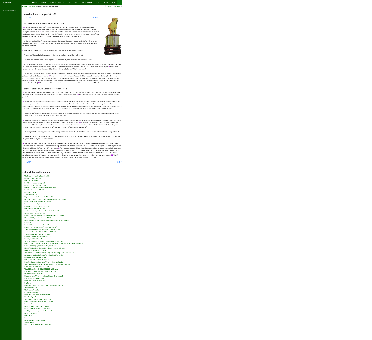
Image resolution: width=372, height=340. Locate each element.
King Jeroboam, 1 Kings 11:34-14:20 (36, 267)
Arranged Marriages (31, 292)
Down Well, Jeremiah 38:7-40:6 (34, 280)
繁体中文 (76, 2)
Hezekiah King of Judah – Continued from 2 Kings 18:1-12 (43, 276)
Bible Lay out (28, 315)
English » (34, 2)
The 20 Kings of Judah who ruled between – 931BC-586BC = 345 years (47, 264)
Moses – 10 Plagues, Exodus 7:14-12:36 (37, 218)
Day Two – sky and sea (31, 180)
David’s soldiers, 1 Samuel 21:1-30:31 (36, 260)
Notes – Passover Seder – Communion (37, 308)
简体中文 (60, 2)
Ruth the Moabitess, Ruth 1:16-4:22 (36, 250)
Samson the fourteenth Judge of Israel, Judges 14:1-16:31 (43, 255)
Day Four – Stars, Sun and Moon (35, 185)
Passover (27, 318)
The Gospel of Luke (30, 287)
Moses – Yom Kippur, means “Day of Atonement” (40, 227)
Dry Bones (27, 283)
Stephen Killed (29, 322)
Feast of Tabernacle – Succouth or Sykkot (37, 225)
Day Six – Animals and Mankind (34, 190)
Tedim (97, 2)
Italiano (52, 2)
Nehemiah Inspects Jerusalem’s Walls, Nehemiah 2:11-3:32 (43, 285)
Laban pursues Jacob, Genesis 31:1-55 (37, 204)
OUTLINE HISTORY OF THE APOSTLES (37, 325)
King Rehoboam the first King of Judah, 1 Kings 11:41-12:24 (44, 262)
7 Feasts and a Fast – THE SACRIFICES (37, 234)
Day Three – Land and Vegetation (35, 183)
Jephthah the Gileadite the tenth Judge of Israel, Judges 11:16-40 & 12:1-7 (49, 253)
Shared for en (33, 6)
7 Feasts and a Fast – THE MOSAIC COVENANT (40, 232)
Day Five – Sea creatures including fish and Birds (40, 187)
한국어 (68, 2)
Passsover (27, 222)
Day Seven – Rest (30, 192)
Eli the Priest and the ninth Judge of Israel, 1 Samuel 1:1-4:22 (44, 248)
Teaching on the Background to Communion (38, 311)
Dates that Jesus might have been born (37, 294)
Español (43, 2)
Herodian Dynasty (30, 297)
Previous (109, 6)
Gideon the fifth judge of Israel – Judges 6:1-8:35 (40, 246)
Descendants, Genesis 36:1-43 (34, 208)
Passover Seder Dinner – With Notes (36, 306)
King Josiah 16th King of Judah (34, 278)
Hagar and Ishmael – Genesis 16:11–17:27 (38, 197)
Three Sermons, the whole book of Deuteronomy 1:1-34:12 (43, 241)
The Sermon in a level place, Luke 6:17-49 (38, 299)
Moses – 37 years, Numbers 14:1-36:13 (37, 236)
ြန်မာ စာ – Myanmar (87, 2)
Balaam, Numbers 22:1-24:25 (34, 239)
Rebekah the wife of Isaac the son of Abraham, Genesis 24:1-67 (45, 199)
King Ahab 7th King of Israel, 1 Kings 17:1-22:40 (40, 271)
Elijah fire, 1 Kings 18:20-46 (33, 273)
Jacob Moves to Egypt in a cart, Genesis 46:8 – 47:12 (41, 211)
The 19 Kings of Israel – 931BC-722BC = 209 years (41, 269)
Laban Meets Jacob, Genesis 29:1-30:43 (37, 201)
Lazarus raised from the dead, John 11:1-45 (38, 301)
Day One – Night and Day (32, 178)
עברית (113, 2)
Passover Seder (29, 304)
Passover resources (30, 313)
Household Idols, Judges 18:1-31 (35, 257)
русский (105, 2)
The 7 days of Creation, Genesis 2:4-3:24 (37, 176)
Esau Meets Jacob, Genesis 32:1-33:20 (37, 206)
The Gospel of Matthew (32, 290)
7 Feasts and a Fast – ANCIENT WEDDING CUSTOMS (42, 229)
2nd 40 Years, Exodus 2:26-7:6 (34, 213)
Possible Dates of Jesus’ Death (34, 320)
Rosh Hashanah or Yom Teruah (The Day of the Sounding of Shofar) (46, 220)
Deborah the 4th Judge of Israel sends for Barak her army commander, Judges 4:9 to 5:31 (53, 243)
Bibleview (7, 2)
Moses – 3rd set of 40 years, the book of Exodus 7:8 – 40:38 (44, 215)
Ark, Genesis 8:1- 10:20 (32, 194)
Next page (117, 6)
